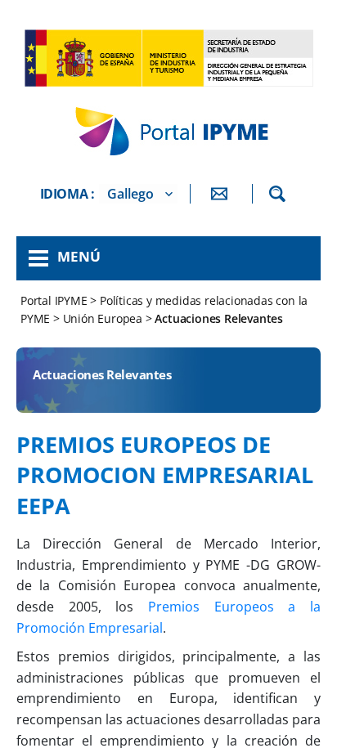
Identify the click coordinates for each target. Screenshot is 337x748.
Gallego (130, 194)
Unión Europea (102, 318)
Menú (79, 256)
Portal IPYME (55, 300)
